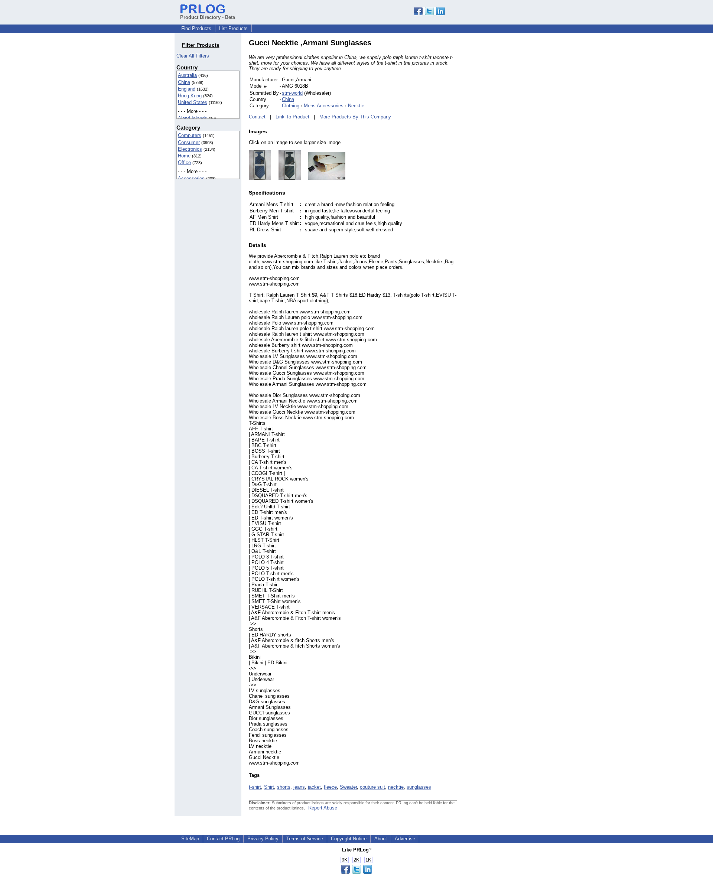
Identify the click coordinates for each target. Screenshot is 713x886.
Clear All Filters (192, 56)
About (380, 838)
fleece (330, 787)
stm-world (292, 93)
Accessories (191, 178)
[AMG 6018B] (323, 178)
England (186, 89)
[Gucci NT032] (286, 178)
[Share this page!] (429, 13)
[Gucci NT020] (260, 178)
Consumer (189, 142)
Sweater (348, 787)
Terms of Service (304, 838)
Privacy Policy (263, 838)
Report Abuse (322, 808)
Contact (257, 117)
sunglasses (419, 787)
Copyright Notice (349, 838)
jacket (314, 787)
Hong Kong (190, 95)
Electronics (190, 149)
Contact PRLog (223, 838)
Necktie (356, 105)
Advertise (405, 838)
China (184, 82)
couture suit (372, 787)
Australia (187, 75)
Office (184, 162)
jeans (299, 787)
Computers (189, 135)
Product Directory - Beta (207, 17)
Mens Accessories (324, 105)
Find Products (196, 28)
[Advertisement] (507, 150)
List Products (233, 28)
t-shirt (255, 787)
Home (184, 156)
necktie (396, 787)
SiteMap (190, 838)
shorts (283, 787)
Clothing (290, 105)
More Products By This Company (355, 117)
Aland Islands (192, 118)
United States (192, 102)
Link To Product (292, 117)
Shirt (269, 787)
